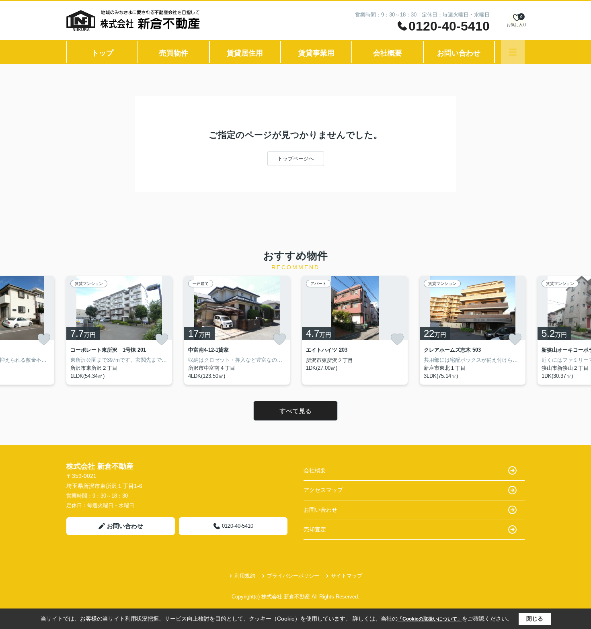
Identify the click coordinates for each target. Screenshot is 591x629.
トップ (102, 53)
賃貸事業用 (316, 53)
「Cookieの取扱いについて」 (430, 619)
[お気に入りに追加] (43, 339)
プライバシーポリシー (293, 576)
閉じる (534, 618)
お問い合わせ (458, 53)
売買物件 (173, 53)
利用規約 (244, 576)
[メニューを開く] (513, 52)
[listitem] (119, 330)
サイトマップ (346, 576)
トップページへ (295, 159)
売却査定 (315, 529)
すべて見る (295, 411)
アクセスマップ (323, 490)
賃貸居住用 (245, 53)
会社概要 (387, 53)
